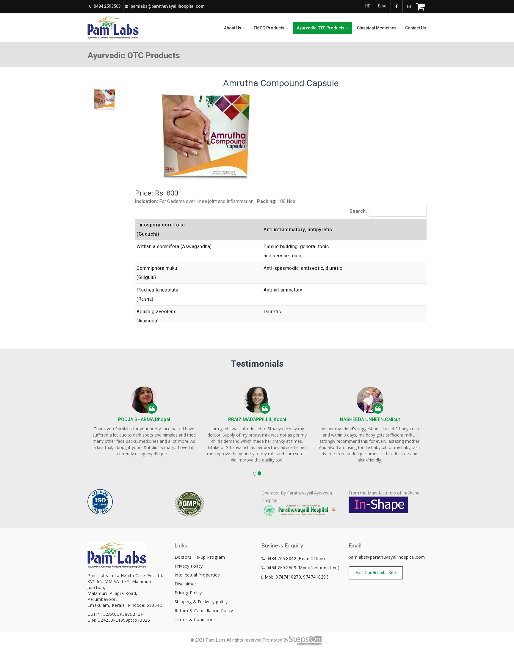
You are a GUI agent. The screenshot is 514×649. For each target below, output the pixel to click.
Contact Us (415, 28)
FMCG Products (269, 28)
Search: (358, 211)
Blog (382, 6)
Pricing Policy (188, 593)
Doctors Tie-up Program (200, 557)
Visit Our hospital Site (376, 572)
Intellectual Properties (197, 575)
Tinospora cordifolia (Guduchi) (161, 229)
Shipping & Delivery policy (201, 601)
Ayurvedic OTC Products (321, 28)
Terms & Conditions (195, 619)
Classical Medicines (377, 28)
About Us (233, 28)
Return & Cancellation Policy (204, 610)
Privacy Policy (189, 566)
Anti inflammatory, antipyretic (298, 229)
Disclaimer (185, 584)
